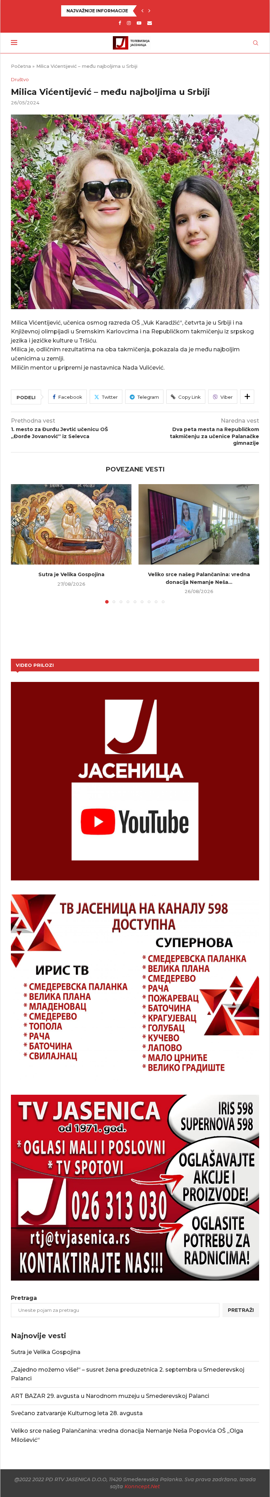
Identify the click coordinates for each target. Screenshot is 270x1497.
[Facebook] (119, 23)
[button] (142, 11)
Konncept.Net (142, 1486)
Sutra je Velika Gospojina (71, 574)
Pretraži (241, 1310)
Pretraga (24, 1298)
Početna (21, 66)
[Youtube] (139, 23)
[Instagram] (129, 23)
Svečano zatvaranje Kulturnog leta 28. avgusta (77, 1413)
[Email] (149, 23)
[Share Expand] (247, 397)
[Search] (255, 43)
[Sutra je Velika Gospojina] (71, 524)
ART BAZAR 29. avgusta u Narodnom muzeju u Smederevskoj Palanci (110, 1396)
